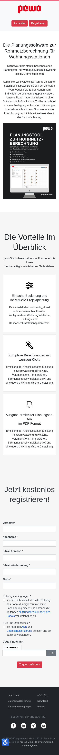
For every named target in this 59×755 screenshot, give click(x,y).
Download (42, 701)
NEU (51, 653)
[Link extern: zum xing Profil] (33, 725)
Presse (41, 706)
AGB (24, 626)
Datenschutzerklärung (19, 630)
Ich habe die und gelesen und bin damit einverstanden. (29, 630)
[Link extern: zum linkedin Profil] (24, 725)
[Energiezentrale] (29, 9)
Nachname (10, 537)
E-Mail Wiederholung (16, 565)
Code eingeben (13, 641)
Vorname (9, 522)
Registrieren (38, 23)
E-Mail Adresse (13, 551)
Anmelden (20, 23)
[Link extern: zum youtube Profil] (44, 725)
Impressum (14, 695)
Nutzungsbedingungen (19, 706)
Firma (7, 579)
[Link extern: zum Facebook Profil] (13, 725)
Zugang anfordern (29, 664)
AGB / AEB (42, 695)
